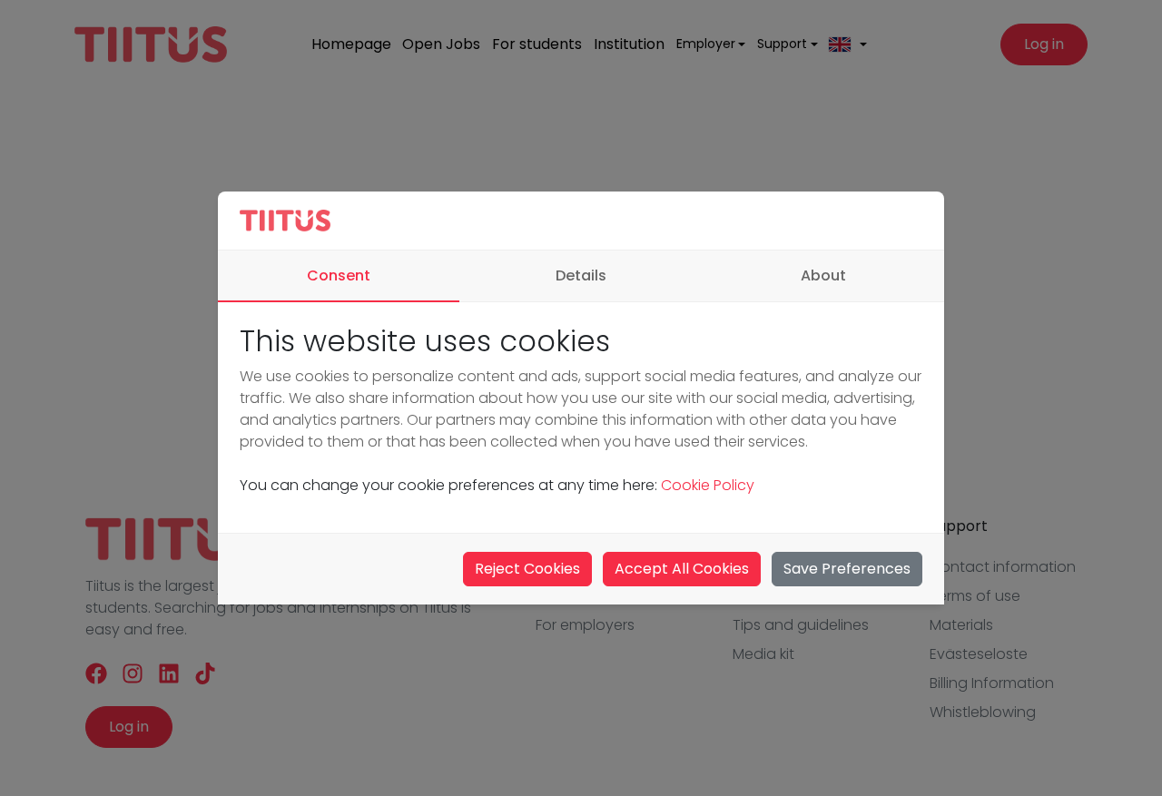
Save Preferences (847, 568)
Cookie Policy (707, 485)
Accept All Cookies (682, 568)
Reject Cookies (527, 568)
